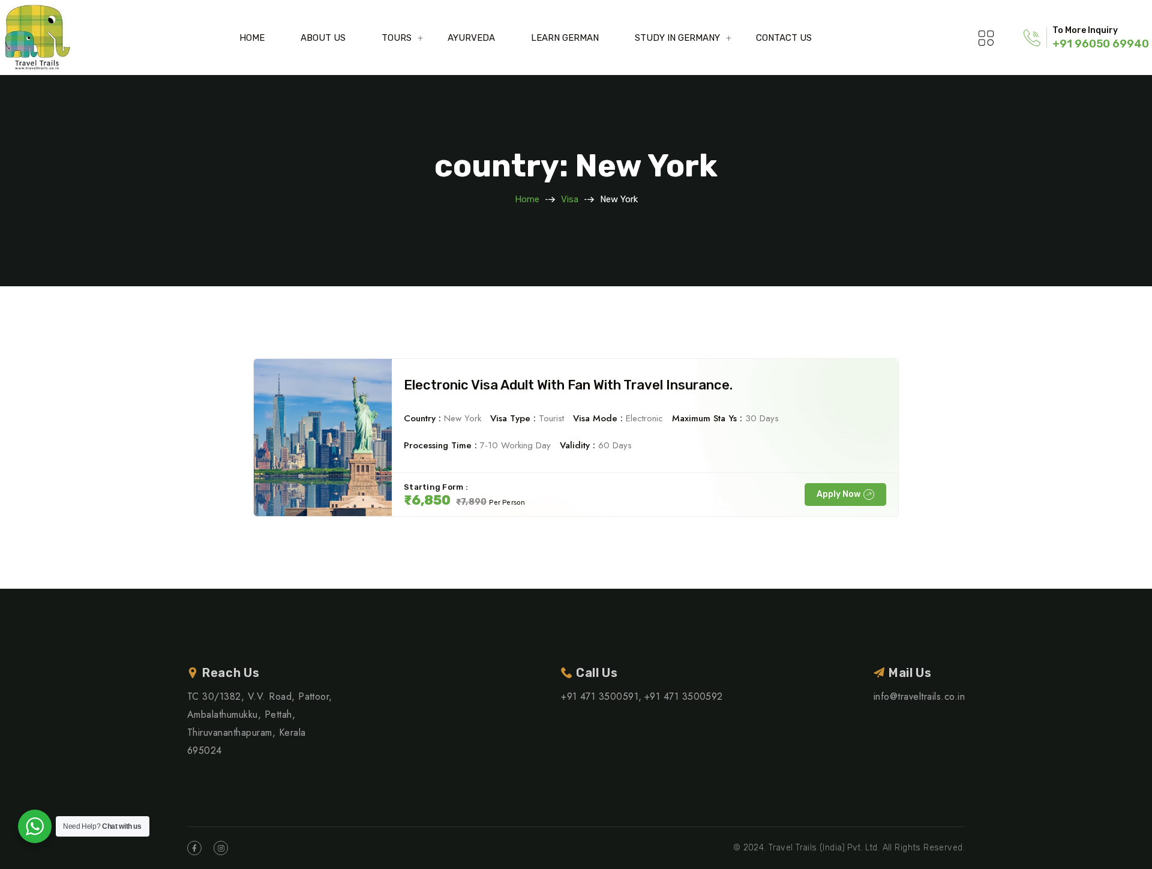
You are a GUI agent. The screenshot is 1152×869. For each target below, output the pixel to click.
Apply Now (838, 494)
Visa (569, 199)
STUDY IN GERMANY (677, 37)
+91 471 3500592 (683, 696)
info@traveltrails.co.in (919, 696)
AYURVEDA (471, 37)
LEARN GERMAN (565, 37)
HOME (252, 37)
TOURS (397, 37)
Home (527, 199)
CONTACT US (784, 37)
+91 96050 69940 (1100, 43)
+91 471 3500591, (601, 696)
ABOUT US (323, 37)
